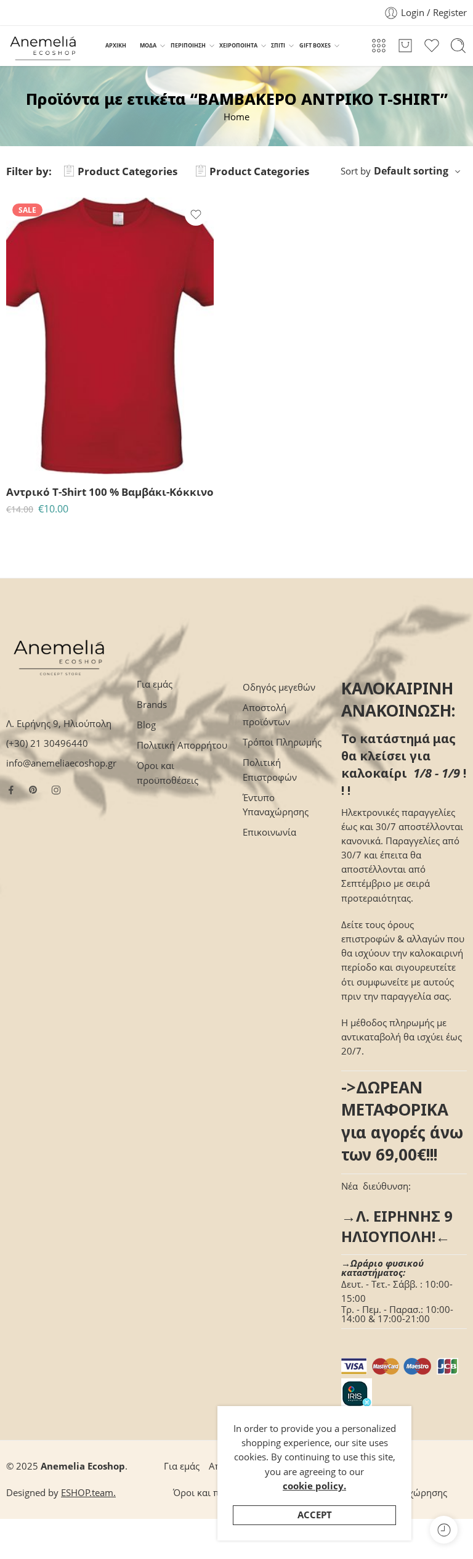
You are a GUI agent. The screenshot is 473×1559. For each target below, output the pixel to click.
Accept (314, 1515)
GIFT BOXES (315, 45)
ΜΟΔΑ (148, 45)
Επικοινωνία (269, 832)
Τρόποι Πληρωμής (282, 742)
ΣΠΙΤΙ (278, 45)
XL (40, 456)
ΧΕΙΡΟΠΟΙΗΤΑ (238, 45)
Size (14, 402)
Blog (146, 725)
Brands (152, 704)
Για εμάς (154, 684)
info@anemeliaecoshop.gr (61, 763)
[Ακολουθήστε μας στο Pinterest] (33, 790)
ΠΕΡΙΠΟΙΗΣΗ (188, 45)
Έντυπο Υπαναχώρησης (276, 805)
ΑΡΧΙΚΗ (115, 45)
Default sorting (411, 171)
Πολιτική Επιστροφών (270, 770)
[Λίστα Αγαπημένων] (196, 215)
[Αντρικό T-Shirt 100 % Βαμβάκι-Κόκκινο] (110, 335)
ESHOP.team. (88, 1493)
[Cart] (405, 45)
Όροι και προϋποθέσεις (167, 773)
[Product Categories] (378, 45)
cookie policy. (314, 1486)
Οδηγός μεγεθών (279, 687)
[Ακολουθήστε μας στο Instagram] (56, 790)
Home (236, 117)
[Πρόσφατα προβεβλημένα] (444, 1530)
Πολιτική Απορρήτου (182, 745)
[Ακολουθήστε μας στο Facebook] (11, 790)
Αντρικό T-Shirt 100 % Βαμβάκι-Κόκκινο (110, 492)
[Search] (458, 45)
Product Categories (127, 171)
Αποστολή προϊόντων (266, 715)
